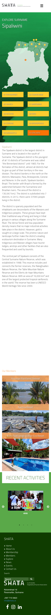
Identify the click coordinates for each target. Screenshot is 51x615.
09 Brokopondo (36, 123)
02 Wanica (8, 104)
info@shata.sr (10, 600)
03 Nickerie (8, 113)
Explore (9, 559)
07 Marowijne (35, 104)
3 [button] (27, 525)
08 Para (32, 113)
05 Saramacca (9, 133)
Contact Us (11, 569)
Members (10, 555)
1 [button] (19, 525)
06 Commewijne (36, 94)
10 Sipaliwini (34, 133)
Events (9, 565)
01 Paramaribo (10, 94)
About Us (10, 549)
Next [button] (48, 506)
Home (9, 545)
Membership (12, 552)
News (8, 562)
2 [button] (23, 525)
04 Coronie (8, 123)
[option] (25, 504)
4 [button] (31, 525)
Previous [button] (3, 506)
